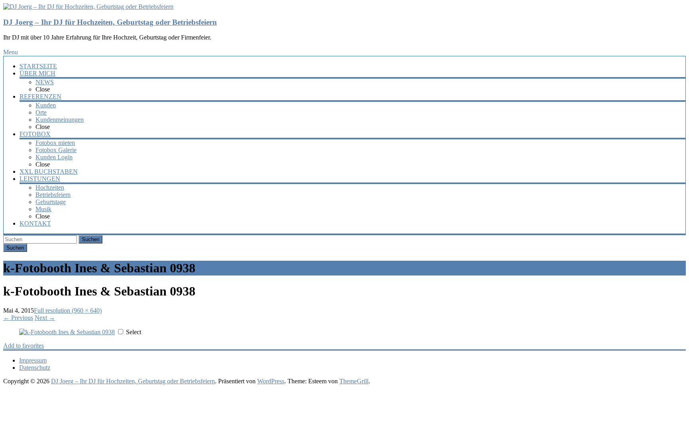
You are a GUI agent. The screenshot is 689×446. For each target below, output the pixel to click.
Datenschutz (34, 367)
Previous (18, 317)
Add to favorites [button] (23, 345)
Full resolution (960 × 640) (68, 310)
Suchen (90, 239)
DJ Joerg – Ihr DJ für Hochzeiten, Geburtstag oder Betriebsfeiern (110, 22)
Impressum (33, 360)
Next (45, 317)
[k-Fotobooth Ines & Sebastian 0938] (67, 332)
